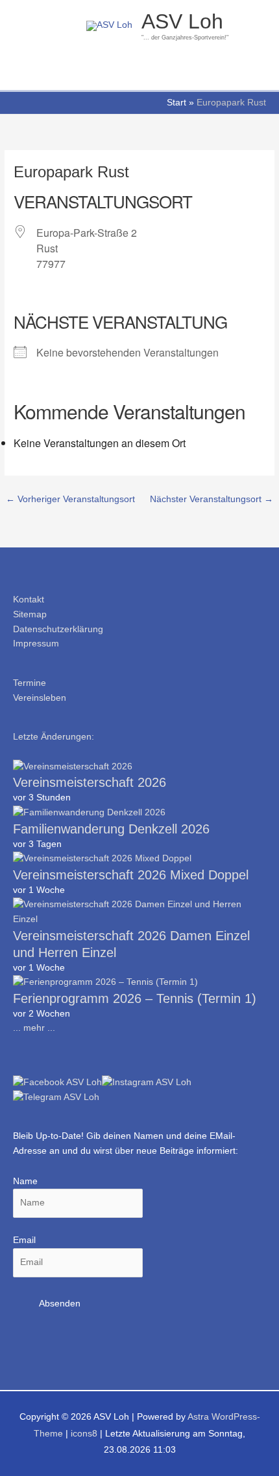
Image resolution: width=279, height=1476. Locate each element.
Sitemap (30, 614)
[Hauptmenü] (139, 74)
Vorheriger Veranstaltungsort (70, 499)
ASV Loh (182, 21)
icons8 (84, 1433)
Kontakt (28, 599)
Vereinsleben (39, 698)
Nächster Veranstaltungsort (211, 499)
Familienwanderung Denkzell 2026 (111, 829)
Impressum (36, 643)
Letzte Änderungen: (53, 737)
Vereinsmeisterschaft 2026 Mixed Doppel (131, 875)
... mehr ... (34, 1028)
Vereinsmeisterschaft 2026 (89, 782)
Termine (29, 683)
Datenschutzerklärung (58, 629)
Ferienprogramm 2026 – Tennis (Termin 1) (134, 998)
